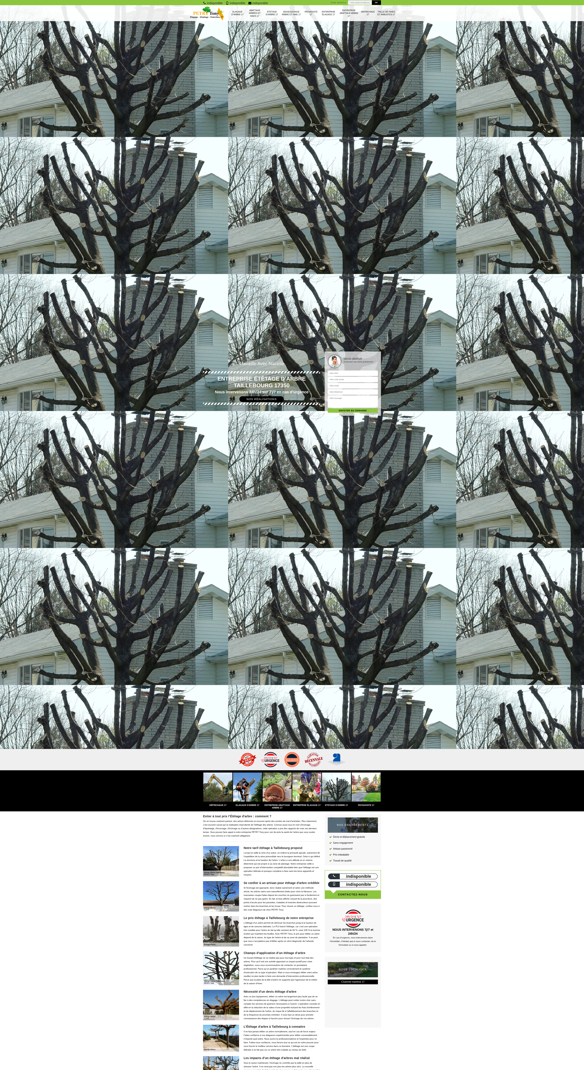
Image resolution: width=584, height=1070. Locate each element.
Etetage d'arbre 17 (272, 13)
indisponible (214, 3)
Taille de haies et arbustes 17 (386, 13)
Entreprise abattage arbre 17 (349, 13)
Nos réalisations (262, 399)
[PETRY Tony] (207, 13)
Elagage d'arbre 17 (237, 13)
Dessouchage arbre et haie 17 (291, 13)
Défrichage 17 (368, 13)
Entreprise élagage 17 (328, 13)
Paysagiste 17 (311, 13)
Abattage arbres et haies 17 (255, 13)
